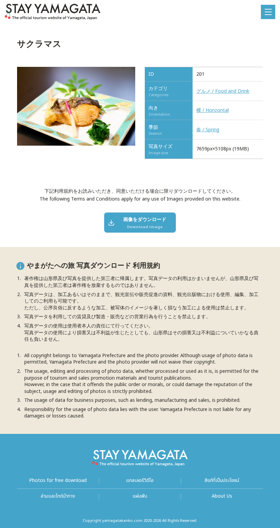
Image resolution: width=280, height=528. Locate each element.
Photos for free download (58, 481)
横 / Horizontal (212, 110)
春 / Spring (207, 130)
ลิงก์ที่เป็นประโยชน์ (222, 481)
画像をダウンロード (144, 223)
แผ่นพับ (139, 496)
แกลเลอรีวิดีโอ (140, 481)
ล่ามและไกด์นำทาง (58, 496)
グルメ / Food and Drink (222, 91)
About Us (222, 496)
